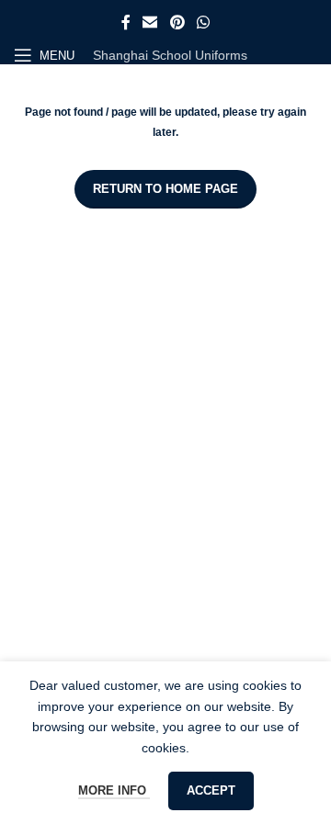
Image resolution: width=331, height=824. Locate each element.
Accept (211, 790)
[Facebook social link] (125, 22)
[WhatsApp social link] (202, 22)
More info (114, 790)
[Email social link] (150, 22)
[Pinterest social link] (177, 22)
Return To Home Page (165, 189)
